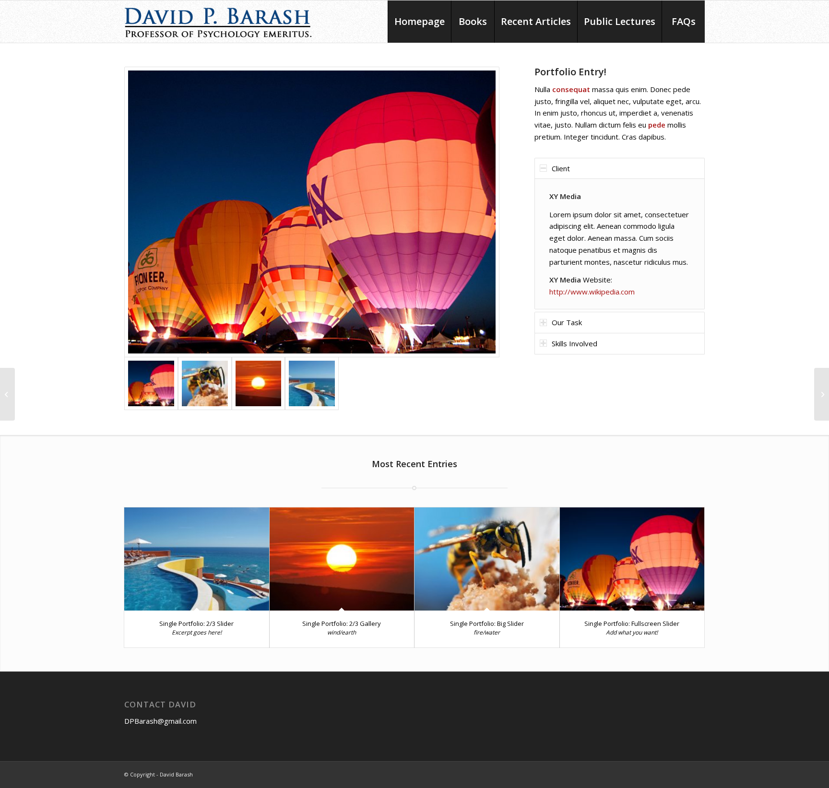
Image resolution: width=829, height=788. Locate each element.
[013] (258, 384)
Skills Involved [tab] (574, 343)
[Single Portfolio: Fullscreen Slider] (632, 559)
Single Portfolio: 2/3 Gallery (341, 623)
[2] (311, 212)
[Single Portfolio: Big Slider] (486, 559)
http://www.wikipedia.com (592, 291)
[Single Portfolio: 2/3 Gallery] (342, 559)
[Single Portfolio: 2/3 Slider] (196, 559)
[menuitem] (419, 21)
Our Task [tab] (567, 322)
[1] (312, 384)
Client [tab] (561, 168)
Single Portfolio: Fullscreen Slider (631, 623)
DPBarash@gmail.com (160, 721)
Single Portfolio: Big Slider (487, 623)
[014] (205, 384)
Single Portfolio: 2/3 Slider (196, 623)
